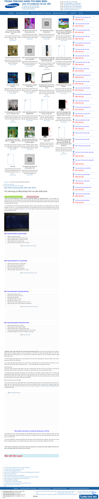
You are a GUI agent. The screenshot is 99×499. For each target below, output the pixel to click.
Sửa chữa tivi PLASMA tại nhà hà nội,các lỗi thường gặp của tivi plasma (21, 472)
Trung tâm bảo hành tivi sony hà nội (87, 491)
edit (5, 486)
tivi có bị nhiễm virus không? (11, 480)
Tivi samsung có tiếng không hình (12, 470)
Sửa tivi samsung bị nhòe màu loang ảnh (14, 475)
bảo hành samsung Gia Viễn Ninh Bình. (20, 188)
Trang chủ (11, 13)
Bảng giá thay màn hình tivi (60, 13)
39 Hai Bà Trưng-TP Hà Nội (70, 1)
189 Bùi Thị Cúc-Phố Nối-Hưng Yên (72, 5)
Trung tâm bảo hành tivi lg (44, 488)
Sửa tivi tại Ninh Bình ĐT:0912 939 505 (13, 186)
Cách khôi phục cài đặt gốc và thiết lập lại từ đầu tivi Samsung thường (21, 477)
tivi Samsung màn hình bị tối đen (12, 484)
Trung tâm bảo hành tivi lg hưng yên (66, 491)
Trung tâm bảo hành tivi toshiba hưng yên (46, 494)
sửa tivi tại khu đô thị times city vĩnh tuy (79, 488)
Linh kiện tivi (73, 13)
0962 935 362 (89, 496)
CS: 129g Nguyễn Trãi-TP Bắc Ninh (72, 3)
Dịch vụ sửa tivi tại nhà (22, 13)
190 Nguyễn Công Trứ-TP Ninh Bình (72, 8)
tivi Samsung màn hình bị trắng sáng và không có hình (17, 483)
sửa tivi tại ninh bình (9, 184)
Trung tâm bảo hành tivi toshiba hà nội (87, 493)
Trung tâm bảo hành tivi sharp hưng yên (67, 494)
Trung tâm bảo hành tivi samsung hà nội (14, 469)
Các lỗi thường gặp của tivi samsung (41, 13)
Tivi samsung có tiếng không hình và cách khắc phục (17, 467)
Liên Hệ (81, 13)
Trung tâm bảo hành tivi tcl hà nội (65, 493)
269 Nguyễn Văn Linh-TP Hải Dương (73, 6)
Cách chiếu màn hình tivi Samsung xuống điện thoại (17, 478)
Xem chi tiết (13, 40)
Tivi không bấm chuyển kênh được (12, 481)
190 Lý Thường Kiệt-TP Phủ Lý (71, 9)
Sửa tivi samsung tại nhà (33, 197)
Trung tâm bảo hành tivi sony (59, 488)
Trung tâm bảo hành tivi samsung (28, 488)
